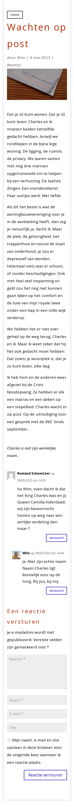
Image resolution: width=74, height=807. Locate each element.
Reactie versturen (45, 775)
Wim (21, 57)
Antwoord (57, 538)
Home (14, 14)
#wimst (14, 65)
